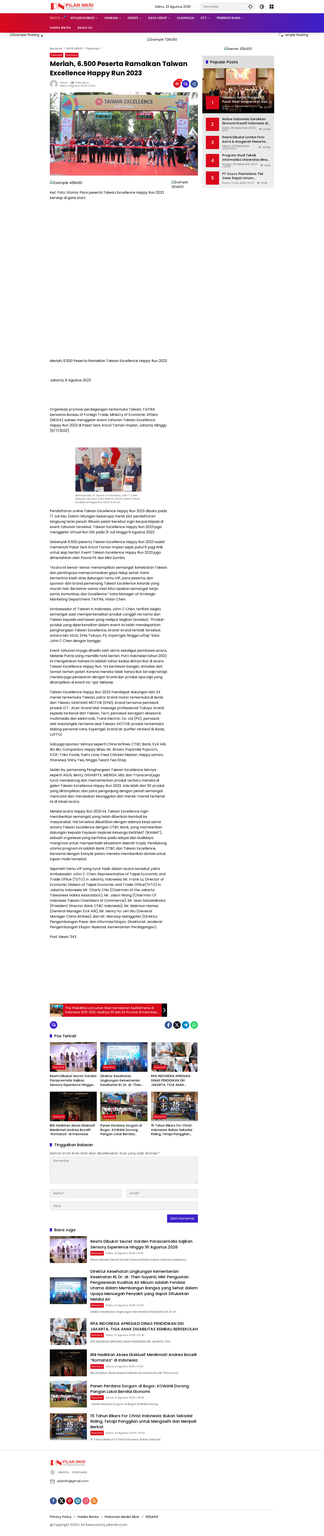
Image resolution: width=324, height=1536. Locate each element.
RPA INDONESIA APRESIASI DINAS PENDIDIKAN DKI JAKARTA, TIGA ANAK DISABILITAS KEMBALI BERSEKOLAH (170, 1080)
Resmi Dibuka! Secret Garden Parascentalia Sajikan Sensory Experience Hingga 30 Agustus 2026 (73, 1080)
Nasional (71, 55)
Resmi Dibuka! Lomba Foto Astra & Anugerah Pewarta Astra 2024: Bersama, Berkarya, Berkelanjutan (243, 139)
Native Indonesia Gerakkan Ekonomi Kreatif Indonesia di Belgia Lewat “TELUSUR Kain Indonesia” (245, 121)
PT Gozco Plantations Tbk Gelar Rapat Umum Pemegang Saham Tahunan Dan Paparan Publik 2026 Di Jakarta (244, 176)
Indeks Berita (88, 1517)
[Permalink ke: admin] (55, 84)
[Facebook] (168, 1025)
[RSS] (94, 1500)
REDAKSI (152, 1517)
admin (64, 82)
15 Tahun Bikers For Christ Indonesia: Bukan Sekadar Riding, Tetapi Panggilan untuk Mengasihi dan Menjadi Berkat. (174, 1129)
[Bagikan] (194, 84)
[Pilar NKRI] (72, 6)
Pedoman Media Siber (122, 1517)
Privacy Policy (60, 1517)
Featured (56, 55)
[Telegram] (185, 1025)
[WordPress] (77, 1500)
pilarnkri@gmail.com (73, 1481)
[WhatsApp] (194, 1025)
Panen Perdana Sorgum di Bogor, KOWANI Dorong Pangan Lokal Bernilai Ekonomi (121, 1129)
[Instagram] (85, 1500)
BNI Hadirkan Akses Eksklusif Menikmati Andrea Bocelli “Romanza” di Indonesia (72, 1129)
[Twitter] (177, 1025)
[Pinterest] (69, 1500)
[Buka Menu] (271, 6)
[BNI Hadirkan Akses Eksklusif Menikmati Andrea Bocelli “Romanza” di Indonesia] (73, 1106)
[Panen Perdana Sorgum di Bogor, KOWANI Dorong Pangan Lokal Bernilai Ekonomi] (123, 1106)
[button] (250, 6)
